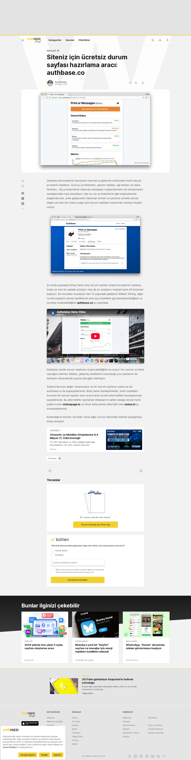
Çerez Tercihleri (155, 725)
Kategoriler (55, 40)
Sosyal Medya (81, 641)
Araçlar (51, 51)
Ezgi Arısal (29, 660)
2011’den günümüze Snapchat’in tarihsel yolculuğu (107, 681)
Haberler (50, 718)
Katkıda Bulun (129, 725)
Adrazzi (53, 449)
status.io (129, 404)
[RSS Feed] (163, 756)
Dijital (74, 718)
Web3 (74, 744)
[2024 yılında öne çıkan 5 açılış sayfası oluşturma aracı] (44, 625)
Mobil (74, 729)
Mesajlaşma (131, 641)
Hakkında (127, 718)
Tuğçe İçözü (87, 693)
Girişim (75, 725)
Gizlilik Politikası (155, 729)
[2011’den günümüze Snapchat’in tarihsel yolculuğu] (64, 686)
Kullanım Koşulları (156, 733)
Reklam (126, 729)
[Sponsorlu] (124, 440)
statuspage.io (71, 404)
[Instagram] (146, 756)
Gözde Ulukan (132, 660)
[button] (95, 246)
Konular (70, 40)
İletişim (126, 736)
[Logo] (34, 40)
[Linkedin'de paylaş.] (22, 203)
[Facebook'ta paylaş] (22, 193)
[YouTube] (140, 756)
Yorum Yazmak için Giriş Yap (95, 524)
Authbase (52, 458)
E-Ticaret (76, 721)
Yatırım (75, 740)
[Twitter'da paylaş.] (22, 198)
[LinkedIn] (135, 756)
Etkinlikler (84, 40)
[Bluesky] (152, 756)
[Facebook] (158, 756)
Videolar (50, 725)
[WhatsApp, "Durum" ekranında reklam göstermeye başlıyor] (146, 625)
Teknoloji (76, 733)
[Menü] (22, 40)
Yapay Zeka (77, 736)
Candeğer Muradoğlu (84, 660)
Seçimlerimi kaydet (77, 580)
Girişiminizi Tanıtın (131, 733)
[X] (129, 756)
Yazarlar (126, 721)
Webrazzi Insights (55, 721)
